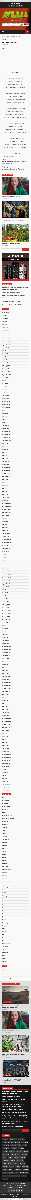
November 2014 (6, 721)
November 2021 (6, 470)
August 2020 (5, 515)
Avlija (10, 1184)
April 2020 (5, 527)
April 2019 (5, 563)
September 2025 (6, 345)
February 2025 (6, 366)
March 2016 (5, 673)
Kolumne (4, 872)
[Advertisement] (15, 25)
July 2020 (4, 518)
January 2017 (5, 643)
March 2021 (5, 494)
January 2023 (5, 428)
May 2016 (4, 667)
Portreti (4, 905)
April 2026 (5, 324)
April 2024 (5, 390)
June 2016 (5, 664)
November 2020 (6, 506)
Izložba (4, 857)
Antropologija (6, 806)
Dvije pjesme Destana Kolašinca (15, 233)
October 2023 (6, 407)
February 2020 (6, 533)
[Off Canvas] (3, 31)
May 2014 (4, 739)
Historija (4, 842)
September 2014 (6, 727)
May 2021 (4, 488)
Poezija (3, 39)
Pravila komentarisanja (21, 1185)
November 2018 (6, 578)
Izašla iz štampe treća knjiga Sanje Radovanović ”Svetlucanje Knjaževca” (13, 168)
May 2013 (4, 775)
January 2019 (5, 572)
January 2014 (5, 751)
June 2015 (5, 700)
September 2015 (6, 691)
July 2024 (4, 381)
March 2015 (5, 709)
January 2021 (5, 500)
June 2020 (5, 521)
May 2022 (4, 452)
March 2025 (5, 363)
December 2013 (6, 754)
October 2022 (6, 437)
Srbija (3, 941)
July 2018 (4, 590)
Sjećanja (4, 938)
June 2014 (5, 736)
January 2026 (5, 333)
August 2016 (5, 658)
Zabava (4, 958)
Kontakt (12, 1185)
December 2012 (6, 790)
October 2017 (6, 617)
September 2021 (6, 476)
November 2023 (6, 404)
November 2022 (6, 434)
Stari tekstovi (6, 943)
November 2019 (6, 542)
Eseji (3, 830)
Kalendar (4, 863)
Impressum (5, 1185)
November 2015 (6, 685)
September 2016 (6, 655)
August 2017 (5, 623)
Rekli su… (4, 929)
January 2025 (5, 369)
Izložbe (4, 860)
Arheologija (5, 809)
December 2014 (6, 718)
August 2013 (5, 766)
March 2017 (5, 637)
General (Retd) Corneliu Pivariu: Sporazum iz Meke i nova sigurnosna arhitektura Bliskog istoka (14, 1117)
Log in (3, 969)
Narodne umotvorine (8, 890)
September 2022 (6, 440)
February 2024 (6, 396)
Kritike (4, 878)
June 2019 (5, 557)
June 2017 (5, 628)
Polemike (4, 902)
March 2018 (5, 602)
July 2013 (4, 769)
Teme (3, 949)
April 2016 (5, 670)
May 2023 (4, 416)
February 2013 (6, 784)
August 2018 (5, 587)
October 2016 (6, 652)
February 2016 (6, 676)
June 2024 (5, 384)
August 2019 (5, 551)
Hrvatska (4, 845)
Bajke (3, 812)
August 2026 (5, 312)
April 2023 (5, 419)
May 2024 (4, 387)
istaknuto (8, 156)
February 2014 (6, 748)
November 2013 (6, 757)
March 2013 (5, 781)
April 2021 (5, 491)
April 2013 (5, 778)
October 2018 (6, 581)
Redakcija (4, 45)
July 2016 (4, 661)
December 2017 (6, 611)
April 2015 (5, 706)
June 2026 (5, 318)
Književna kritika (6, 869)
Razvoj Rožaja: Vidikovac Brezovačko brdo (14, 1112)
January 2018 (5, 608)
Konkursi (4, 875)
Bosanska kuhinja (7, 815)
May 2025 (4, 357)
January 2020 (5, 536)
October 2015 (6, 688)
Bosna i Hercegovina (8, 818)
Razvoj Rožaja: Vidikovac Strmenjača (12, 1126)
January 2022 (5, 464)
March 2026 (5, 327)
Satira (3, 935)
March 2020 (5, 530)
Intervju (4, 851)
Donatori (21, 1187)
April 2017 (5, 634)
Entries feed (5, 972)
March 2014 (5, 745)
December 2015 (6, 682)
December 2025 (6, 336)
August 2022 (5, 443)
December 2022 (6, 431)
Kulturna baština (6, 881)
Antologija (5, 803)
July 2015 (4, 697)
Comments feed (6, 975)
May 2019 (4, 560)
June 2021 (5, 485)
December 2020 (6, 503)
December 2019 (6, 539)
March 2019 (5, 566)
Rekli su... (25, 1170)
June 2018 (5, 593)
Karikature (5, 866)
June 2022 (5, 449)
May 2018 (4, 596)
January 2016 (5, 679)
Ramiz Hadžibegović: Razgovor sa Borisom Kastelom (15, 1043)
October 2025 (6, 342)
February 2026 (6, 330)
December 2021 (6, 467)
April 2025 (5, 360)
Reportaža (5, 932)
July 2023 (4, 410)
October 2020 (6, 509)
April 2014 (5, 742)
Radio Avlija (5, 923)
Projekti (4, 911)
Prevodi (4, 908)
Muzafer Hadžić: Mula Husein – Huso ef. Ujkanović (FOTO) (14, 161)
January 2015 (5, 715)
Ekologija (4, 827)
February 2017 (6, 640)
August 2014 (5, 730)
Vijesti (3, 955)
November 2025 (6, 339)
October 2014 (6, 724)
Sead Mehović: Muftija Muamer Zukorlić (15, 209)
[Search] (23, 31)
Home (6, 1184)
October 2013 (6, 760)
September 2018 (6, 584)
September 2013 (6, 763)
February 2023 (6, 425)
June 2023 (5, 413)
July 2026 (4, 315)
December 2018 (6, 575)
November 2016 (6, 649)
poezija (13, 156)
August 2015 (5, 694)
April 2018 (5, 599)
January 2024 (5, 398)
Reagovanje (5, 926)
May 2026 (4, 321)
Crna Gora (5, 821)
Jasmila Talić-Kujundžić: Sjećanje (15, 186)
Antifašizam (5, 800)
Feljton (4, 833)
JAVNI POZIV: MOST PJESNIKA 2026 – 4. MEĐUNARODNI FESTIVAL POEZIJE (15, 1068)
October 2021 (6, 473)
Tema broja (5, 946)
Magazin (4, 884)
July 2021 (4, 482)
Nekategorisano (6, 896)
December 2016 (6, 646)
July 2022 (4, 446)
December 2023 (6, 401)
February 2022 (6, 461)
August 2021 (5, 479)
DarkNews (23, 1194)
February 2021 (6, 497)
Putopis (4, 920)
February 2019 (6, 569)
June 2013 (5, 772)
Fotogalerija (5, 839)
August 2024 (5, 378)
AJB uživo (27, 32)
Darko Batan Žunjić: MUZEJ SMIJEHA (12, 305)
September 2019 (6, 548)
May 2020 (4, 524)
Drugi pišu (5, 824)
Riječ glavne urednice (19, 1184)
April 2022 (5, 455)
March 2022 (5, 458)
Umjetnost (5, 952)
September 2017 (6, 620)
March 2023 (5, 422)
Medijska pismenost (7, 887)
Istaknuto (5, 239)
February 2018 (6, 605)
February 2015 (6, 712)
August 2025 (5, 348)
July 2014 (4, 733)
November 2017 (6, 614)
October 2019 (6, 545)
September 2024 (6, 375)
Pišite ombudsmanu (12, 1187)
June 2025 (5, 354)
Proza (3, 917)
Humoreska (5, 848)
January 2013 (5, 787)
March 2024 (5, 393)
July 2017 (4, 625)
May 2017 (4, 631)
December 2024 (6, 372)
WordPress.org (6, 978)
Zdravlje (4, 961)
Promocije (5, 914)
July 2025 (4, 351)
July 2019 (4, 554)
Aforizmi (4, 797)
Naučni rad (5, 893)
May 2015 (4, 703)
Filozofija (4, 836)
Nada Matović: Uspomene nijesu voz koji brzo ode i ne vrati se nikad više (15, 995)
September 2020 (6, 512)
